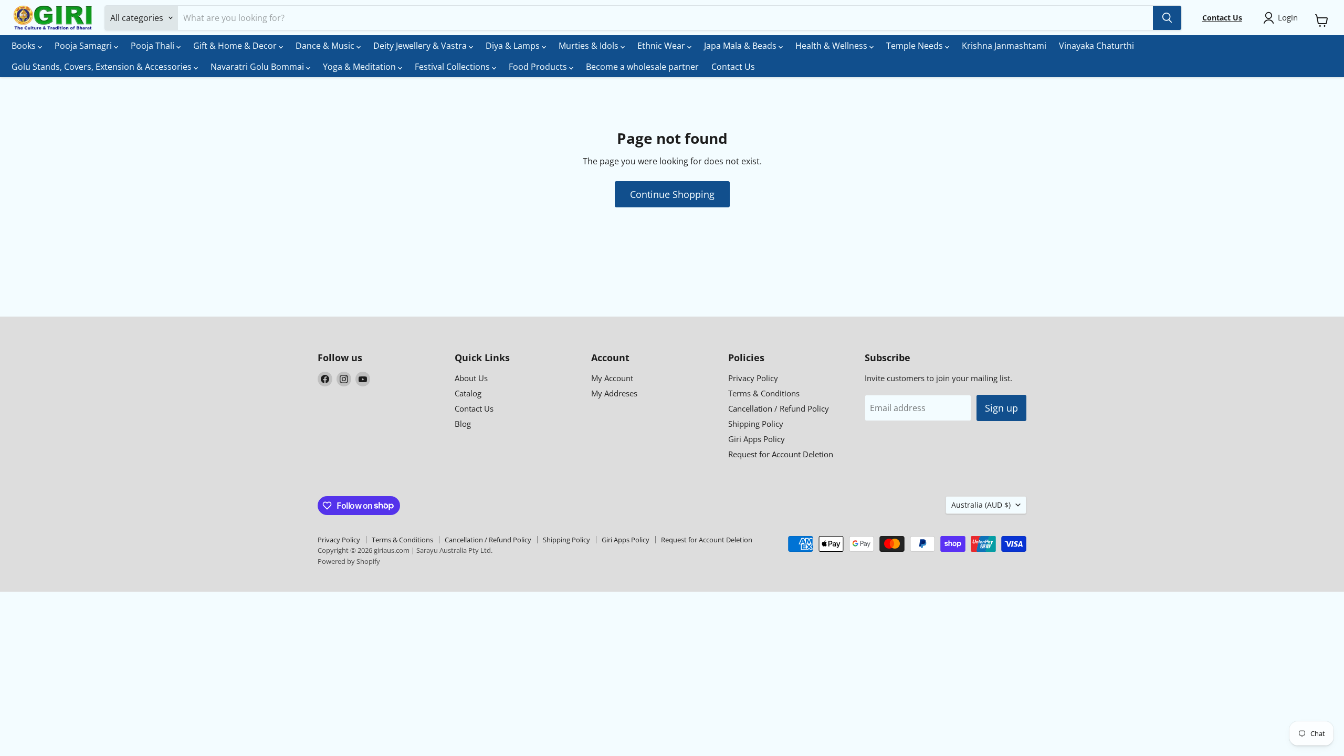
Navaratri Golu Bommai (258, 66)
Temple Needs (915, 45)
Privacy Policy (753, 378)
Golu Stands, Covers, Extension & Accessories (103, 66)
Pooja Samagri (84, 45)
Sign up (1001, 408)
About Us (471, 378)
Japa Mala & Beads (741, 45)
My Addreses (614, 393)
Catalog (468, 393)
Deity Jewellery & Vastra (421, 45)
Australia (981, 505)
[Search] (1167, 18)
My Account (612, 378)
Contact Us (733, 66)
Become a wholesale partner (642, 66)
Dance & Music (326, 45)
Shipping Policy (755, 423)
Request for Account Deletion (780, 454)
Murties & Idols (590, 45)
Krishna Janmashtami (1004, 45)
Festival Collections (453, 66)
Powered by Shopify (349, 561)
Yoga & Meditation (360, 66)
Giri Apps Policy (756, 439)
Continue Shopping (672, 194)
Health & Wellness (832, 45)
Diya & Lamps (514, 45)
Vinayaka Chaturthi (1096, 45)
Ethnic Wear (662, 45)
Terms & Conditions (764, 393)
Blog (463, 423)
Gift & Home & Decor (236, 45)
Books (25, 45)
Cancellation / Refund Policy (778, 408)
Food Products (539, 66)
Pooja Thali (153, 45)
